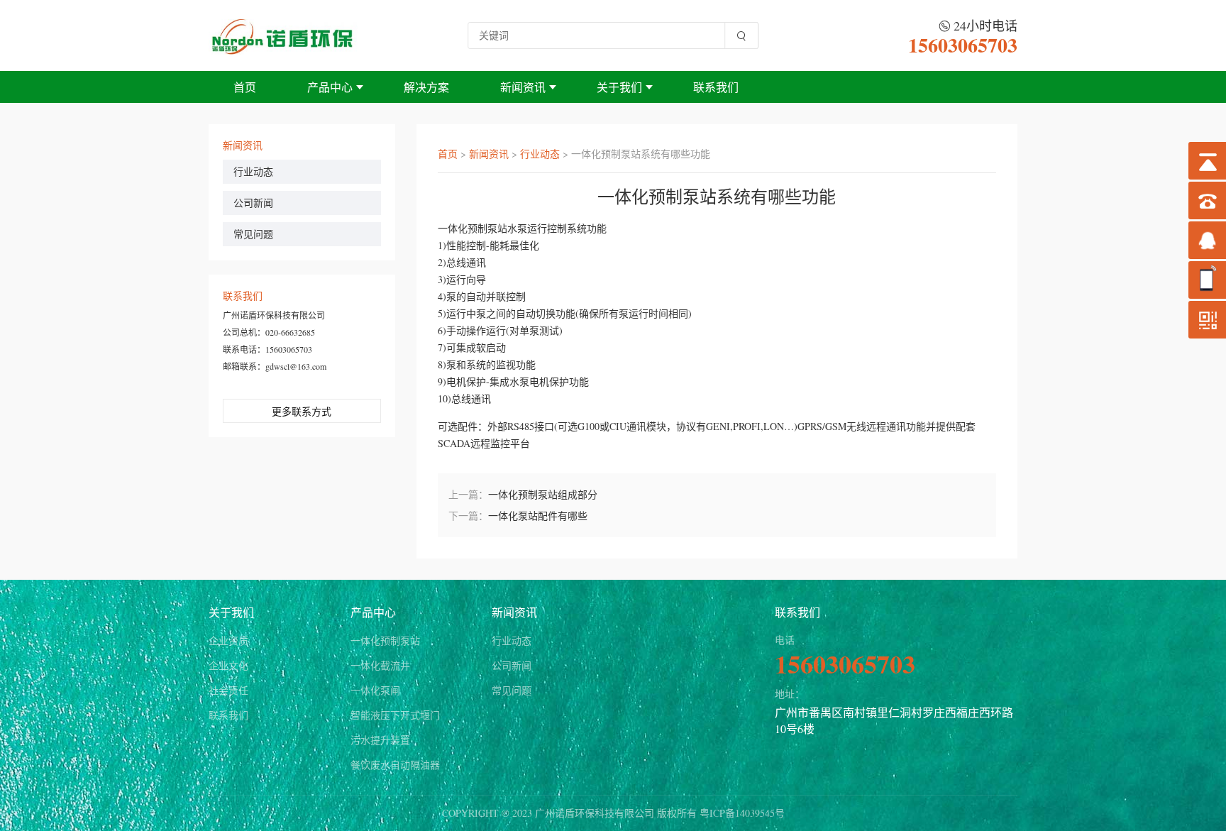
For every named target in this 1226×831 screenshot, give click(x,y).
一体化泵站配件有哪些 (537, 515)
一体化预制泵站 (385, 640)
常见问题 (253, 234)
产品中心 (330, 86)
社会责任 (228, 690)
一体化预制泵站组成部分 (542, 494)
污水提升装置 (380, 740)
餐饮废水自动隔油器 (395, 764)
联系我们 (716, 86)
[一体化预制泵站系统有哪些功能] (283, 35)
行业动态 (253, 171)
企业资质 (228, 640)
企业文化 (228, 665)
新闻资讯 (523, 86)
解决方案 (426, 86)
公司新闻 (253, 202)
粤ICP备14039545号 (742, 813)
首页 (244, 86)
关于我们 (619, 86)
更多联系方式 (301, 411)
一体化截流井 (380, 665)
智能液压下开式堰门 (395, 715)
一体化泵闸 (375, 690)
